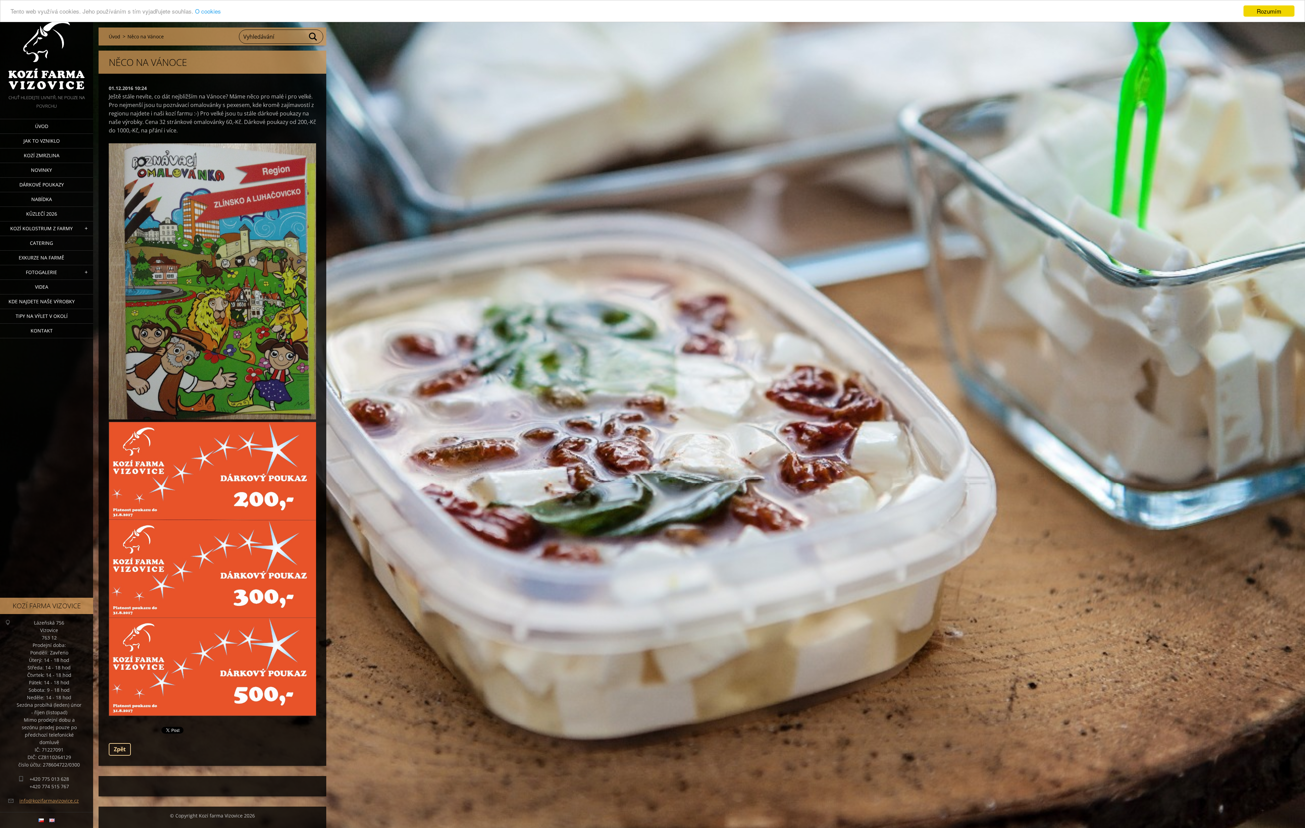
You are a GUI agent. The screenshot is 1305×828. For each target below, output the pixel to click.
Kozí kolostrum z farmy (41, 228)
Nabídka (41, 199)
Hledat (313, 37)
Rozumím (1269, 11)
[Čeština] (41, 820)
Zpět (120, 749)
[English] (52, 820)
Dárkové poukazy (41, 184)
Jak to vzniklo (41, 141)
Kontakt (42, 330)
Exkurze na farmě (41, 257)
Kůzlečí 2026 (41, 214)
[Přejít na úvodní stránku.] (46, 46)
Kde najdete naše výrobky (41, 301)
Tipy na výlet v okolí (42, 316)
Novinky (41, 170)
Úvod (41, 126)
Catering (41, 243)
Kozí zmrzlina (41, 155)
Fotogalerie (41, 272)
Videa (41, 287)
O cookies (208, 11)
